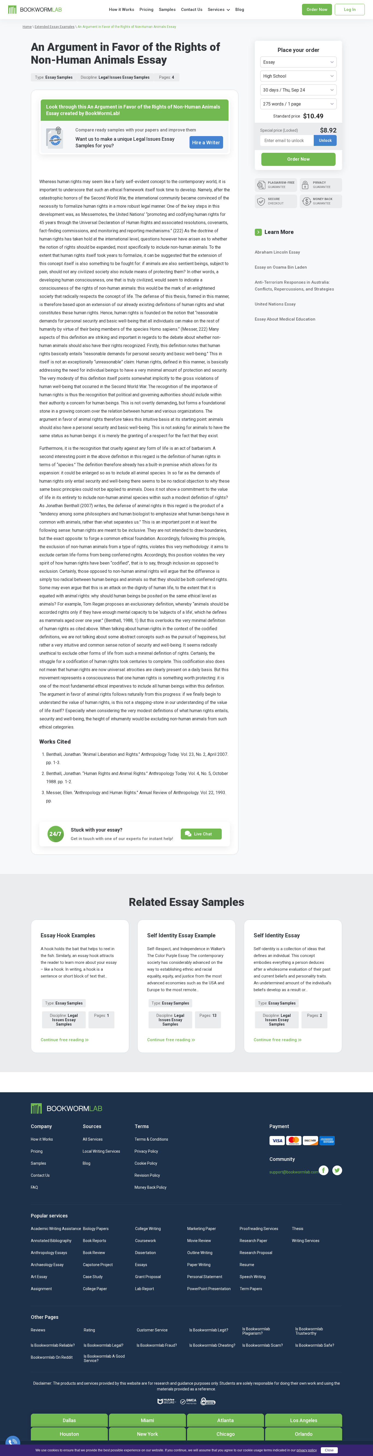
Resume (247, 1265)
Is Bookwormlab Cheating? (212, 1345)
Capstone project (98, 1265)
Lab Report (144, 1289)
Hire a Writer (206, 142)
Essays (141, 1265)
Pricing (146, 9)
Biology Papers (96, 1228)
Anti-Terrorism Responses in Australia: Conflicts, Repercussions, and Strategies (294, 286)
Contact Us (191, 9)
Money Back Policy (151, 1187)
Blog (239, 9)
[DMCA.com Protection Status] (188, 1401)
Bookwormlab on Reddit (52, 1357)
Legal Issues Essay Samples (124, 77)
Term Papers (251, 1289)
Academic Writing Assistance (56, 1228)
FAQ (34, 1187)
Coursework (145, 1240)
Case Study (93, 1277)
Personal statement (204, 1277)
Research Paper (253, 1240)
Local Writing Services (101, 1151)
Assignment (41, 1289)
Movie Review (199, 1240)
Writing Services (305, 1240)
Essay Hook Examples (68, 935)
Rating (89, 1330)
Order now (317, 9)
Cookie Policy (146, 1163)
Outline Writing (199, 1252)
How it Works (121, 9)
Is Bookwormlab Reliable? (53, 1345)
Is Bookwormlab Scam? (262, 1345)
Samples (167, 9)
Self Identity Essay (277, 935)
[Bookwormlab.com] (35, 9)
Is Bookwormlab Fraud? (157, 1345)
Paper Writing (199, 1265)
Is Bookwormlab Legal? (103, 1345)
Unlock (325, 140)
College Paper (95, 1289)
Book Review (94, 1252)
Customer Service (152, 1330)
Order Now (298, 159)
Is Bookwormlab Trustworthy (309, 1331)
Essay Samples (59, 77)
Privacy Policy (146, 1151)
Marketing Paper (201, 1228)
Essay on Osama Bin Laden (281, 267)
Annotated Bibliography (51, 1240)
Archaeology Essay (47, 1265)
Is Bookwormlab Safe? (314, 1345)
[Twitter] (337, 1170)
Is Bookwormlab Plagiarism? (256, 1331)
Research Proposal (256, 1252)
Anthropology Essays (49, 1252)
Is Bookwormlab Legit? (209, 1330)
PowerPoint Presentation (209, 1289)
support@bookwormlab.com (294, 1172)
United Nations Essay (275, 304)
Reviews (38, 1330)
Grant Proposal (148, 1277)
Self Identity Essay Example (181, 935)
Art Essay (39, 1277)
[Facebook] (325, 1170)
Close (329, 1450)
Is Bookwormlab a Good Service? (104, 1358)
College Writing (148, 1228)
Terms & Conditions (151, 1139)
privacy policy (307, 1450)
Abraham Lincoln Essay (277, 252)
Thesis (297, 1228)
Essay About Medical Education (285, 319)
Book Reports (94, 1240)
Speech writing (253, 1277)
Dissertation (145, 1252)
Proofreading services (259, 1228)
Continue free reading (62, 1039)
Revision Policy (147, 1175)
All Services (93, 1139)
